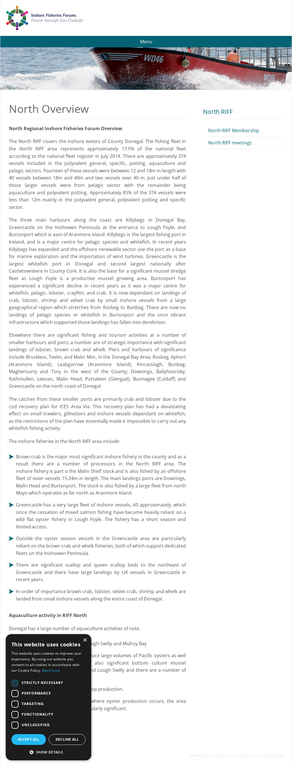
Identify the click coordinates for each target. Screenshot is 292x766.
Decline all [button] (67, 739)
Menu (146, 41)
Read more (51, 670)
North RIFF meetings (230, 143)
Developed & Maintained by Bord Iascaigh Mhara (236, 755)
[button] (48, 752)
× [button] (85, 640)
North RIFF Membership (233, 130)
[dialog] (48, 697)
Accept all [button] (28, 739)
